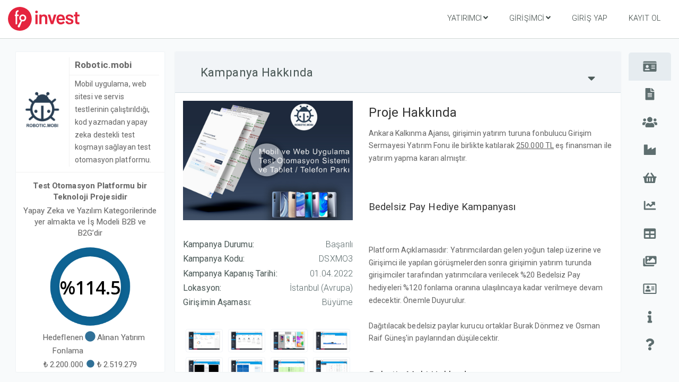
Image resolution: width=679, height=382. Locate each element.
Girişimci (526, 18)
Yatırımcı (464, 18)
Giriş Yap (589, 18)
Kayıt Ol (644, 18)
